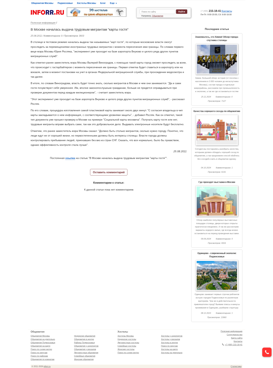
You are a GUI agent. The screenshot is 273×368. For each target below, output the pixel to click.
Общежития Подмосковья (43, 342)
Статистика (236, 366)
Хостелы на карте (169, 349)
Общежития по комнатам (42, 359)
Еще (112, 3)
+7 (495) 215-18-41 (233, 344)
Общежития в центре (84, 339)
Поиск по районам (39, 356)
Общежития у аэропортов (86, 346)
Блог (103, 3)
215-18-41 (210, 10)
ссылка (70, 158)
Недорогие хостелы (127, 339)
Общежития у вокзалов (85, 349)
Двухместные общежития (86, 352)
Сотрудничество (234, 334)
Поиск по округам (39, 352)
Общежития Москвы (42, 3)
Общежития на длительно (43, 339)
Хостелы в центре (169, 342)
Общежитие (157, 16)
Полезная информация (43, 23)
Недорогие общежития (84, 336)
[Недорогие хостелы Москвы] (100, 12)
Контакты (227, 11)
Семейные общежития (84, 356)
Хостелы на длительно (171, 352)
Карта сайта (236, 338)
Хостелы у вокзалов (170, 339)
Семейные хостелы (127, 346)
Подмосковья (65, 3)
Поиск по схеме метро (41, 349)
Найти (181, 11)
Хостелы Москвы (86, 3)
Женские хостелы (126, 349)
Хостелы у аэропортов (171, 336)
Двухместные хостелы (128, 342)
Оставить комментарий (109, 172)
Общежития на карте (40, 346)
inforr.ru (47, 366)
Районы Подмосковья (84, 342)
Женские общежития (84, 359)
